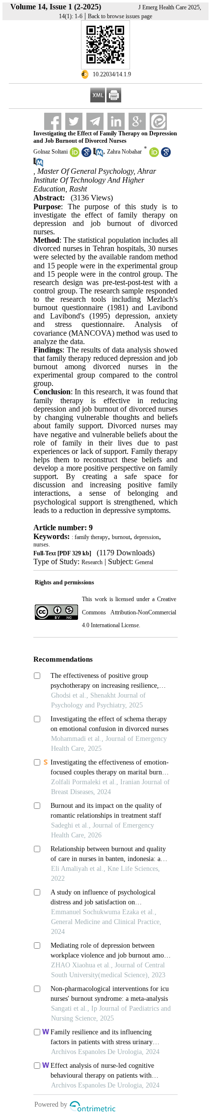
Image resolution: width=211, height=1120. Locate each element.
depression (146, 537)
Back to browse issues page (120, 16)
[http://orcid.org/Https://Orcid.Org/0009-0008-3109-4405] (154, 155)
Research (92, 562)
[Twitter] (73, 121)
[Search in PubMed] (98, 155)
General (144, 562)
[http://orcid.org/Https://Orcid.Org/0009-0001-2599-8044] (74, 155)
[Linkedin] (116, 121)
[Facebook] (52, 121)
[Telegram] (95, 121)
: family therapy (90, 537)
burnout (121, 537)
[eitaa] (158, 121)
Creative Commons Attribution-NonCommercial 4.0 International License (129, 612)
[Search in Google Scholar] (86, 155)
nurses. (41, 544)
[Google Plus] (137, 121)
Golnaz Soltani (50, 151)
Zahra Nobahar (124, 151)
